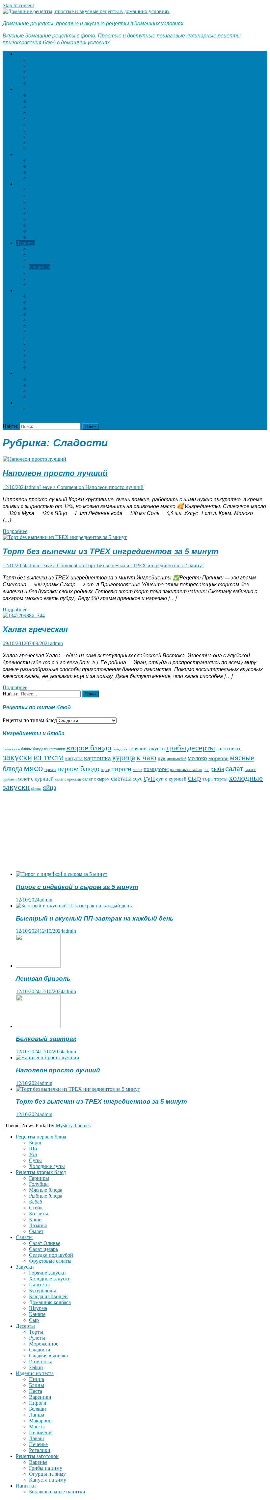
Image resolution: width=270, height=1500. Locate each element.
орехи (50, 769)
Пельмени (40, 349)
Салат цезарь (43, 166)
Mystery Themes (73, 1125)
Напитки (26, 403)
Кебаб (35, 119)
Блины (36, 302)
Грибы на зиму (45, 385)
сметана (121, 778)
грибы (176, 748)
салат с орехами (68, 779)
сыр (194, 777)
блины (26, 749)
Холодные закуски (50, 196)
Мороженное (43, 261)
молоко (197, 758)
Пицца (36, 296)
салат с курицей (36, 779)
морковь (218, 758)
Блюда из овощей (48, 213)
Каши (35, 136)
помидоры (156, 769)
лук (162, 758)
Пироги (37, 320)
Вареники (40, 314)
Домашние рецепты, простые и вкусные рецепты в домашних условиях (93, 23)
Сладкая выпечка (48, 272)
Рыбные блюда (45, 113)
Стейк (36, 125)
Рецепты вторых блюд (41, 89)
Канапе (37, 231)
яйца (49, 787)
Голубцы (39, 101)
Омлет (36, 148)
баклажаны (11, 749)
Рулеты (37, 255)
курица (123, 758)
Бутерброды (42, 207)
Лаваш (36, 355)
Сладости (39, 267)
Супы (35, 77)
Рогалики (39, 367)
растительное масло (186, 770)
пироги (121, 768)
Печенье (38, 361)
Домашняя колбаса (50, 219)
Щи (33, 65)
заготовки (228, 748)
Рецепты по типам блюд (30, 720)
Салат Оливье (44, 160)
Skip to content (18, 5)
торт (207, 779)
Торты (36, 249)
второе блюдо (88, 747)
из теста (48, 757)
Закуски (25, 184)
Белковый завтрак (46, 1038)
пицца (137, 770)
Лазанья (38, 142)
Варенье (38, 379)
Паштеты (39, 201)
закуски (17, 757)
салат (234, 768)
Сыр (34, 237)
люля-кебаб (176, 759)
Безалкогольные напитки (57, 408)
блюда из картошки (49, 749)
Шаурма (38, 225)
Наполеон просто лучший (55, 473)
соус (137, 779)
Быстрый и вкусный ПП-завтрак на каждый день (95, 918)
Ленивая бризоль (43, 978)
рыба (217, 768)
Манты (37, 343)
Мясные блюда (45, 107)
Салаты (24, 154)
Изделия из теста (35, 290)
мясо (33, 767)
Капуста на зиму (47, 397)
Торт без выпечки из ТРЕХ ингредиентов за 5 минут (110, 551)
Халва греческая (35, 629)
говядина (120, 749)
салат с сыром (96, 779)
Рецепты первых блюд (41, 54)
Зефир (36, 284)
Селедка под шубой (51, 172)
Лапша (36, 332)
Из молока (40, 278)
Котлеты (38, 130)
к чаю (146, 757)
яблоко (36, 788)
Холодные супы (47, 83)
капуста (74, 758)
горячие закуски (146, 748)
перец (105, 770)
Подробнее (15, 531)
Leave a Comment (91, 487)
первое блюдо (78, 768)
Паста (35, 308)
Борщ (35, 59)
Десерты (25, 243)
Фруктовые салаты (50, 178)
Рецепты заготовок (37, 373)
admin (32, 487)
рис (206, 770)
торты (221, 779)
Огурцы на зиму (47, 391)
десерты (201, 747)
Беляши (37, 326)
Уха (33, 71)
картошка (97, 758)
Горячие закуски (47, 190)
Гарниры (39, 95)
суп (149, 778)
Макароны (41, 337)
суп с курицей (171, 779)
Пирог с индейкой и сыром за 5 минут (77, 886)
